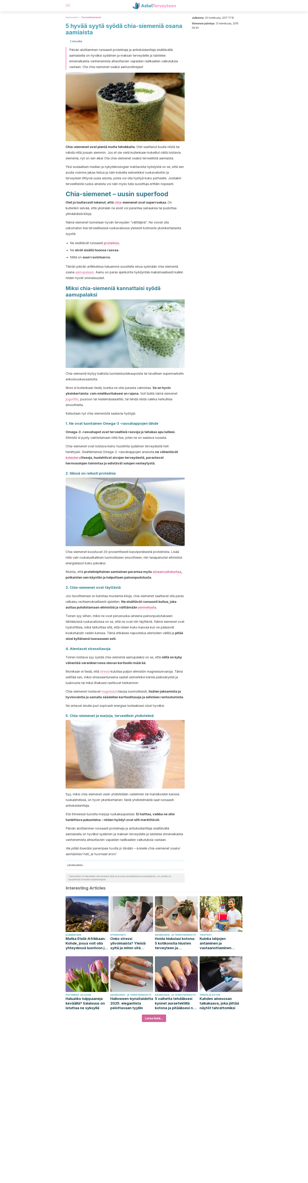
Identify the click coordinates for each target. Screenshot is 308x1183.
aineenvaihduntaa (167, 572)
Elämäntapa (73, 935)
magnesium (109, 691)
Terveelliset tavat (91, 17)
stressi (105, 671)
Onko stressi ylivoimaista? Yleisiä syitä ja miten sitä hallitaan (128, 943)
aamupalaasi (84, 272)
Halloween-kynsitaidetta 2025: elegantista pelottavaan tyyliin (131, 1003)
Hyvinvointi (72, 17)
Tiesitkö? (206, 935)
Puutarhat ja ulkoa (78, 995)
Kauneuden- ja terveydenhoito (175, 935)
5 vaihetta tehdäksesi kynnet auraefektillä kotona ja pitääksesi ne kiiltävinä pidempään (175, 1003)
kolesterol (73, 457)
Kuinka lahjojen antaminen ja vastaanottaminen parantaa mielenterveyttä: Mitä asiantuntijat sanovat (218, 943)
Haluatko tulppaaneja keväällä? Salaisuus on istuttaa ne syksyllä (85, 1003)
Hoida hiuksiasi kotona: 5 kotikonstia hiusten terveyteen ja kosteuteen (175, 943)
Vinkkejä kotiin (210, 995)
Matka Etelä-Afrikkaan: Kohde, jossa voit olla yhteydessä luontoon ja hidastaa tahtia (86, 943)
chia (117, 202)
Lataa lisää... (154, 1018)
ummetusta (147, 607)
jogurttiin (72, 399)
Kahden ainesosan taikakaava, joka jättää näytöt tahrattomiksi (219, 1003)
